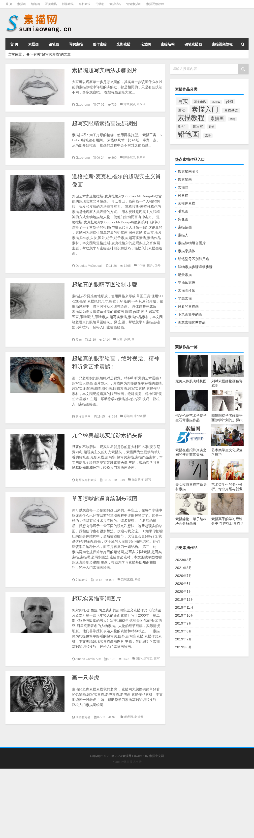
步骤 (127, 339)
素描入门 (204, 109)
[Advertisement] (127, 803)
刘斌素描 (129, 104)
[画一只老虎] (37, 694)
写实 (183, 101)
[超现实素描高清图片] (37, 615)
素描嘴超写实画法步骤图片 (104, 70)
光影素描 (85, 4)
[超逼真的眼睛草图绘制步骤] (37, 301)
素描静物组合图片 (192, 243)
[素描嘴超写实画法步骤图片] (37, 87)
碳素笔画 (185, 179)
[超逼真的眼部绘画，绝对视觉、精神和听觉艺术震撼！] (37, 375)
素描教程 (191, 117)
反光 (79, 339)
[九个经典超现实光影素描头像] (37, 452)
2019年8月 (183, 631)
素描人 (183, 235)
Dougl (141, 265)
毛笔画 (183, 211)
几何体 (216, 101)
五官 (120, 339)
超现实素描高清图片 (96, 599)
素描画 (21, 4)
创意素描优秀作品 (192, 322)
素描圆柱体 (186, 291)
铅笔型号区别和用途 (193, 259)
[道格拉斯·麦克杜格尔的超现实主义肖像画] (37, 193)
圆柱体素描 (186, 203)
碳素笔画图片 (188, 172)
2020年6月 (183, 584)
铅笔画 (35, 4)
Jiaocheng (83, 104)
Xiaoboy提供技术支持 (127, 762)
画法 (182, 110)
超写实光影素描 (86, 480)
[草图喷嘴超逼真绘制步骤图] (37, 515)
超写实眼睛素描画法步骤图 (104, 123)
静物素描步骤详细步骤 (195, 267)
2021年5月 (183, 568)
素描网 (183, 187)
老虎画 (128, 716)
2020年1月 (183, 592)
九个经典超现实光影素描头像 (107, 435)
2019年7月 (183, 639)
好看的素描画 (188, 306)
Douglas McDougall (89, 266)
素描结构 (115, 4)
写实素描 (51, 4)
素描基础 (231, 110)
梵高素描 (185, 298)
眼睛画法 (129, 157)
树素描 (183, 195)
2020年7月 (183, 576)
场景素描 (185, 275)
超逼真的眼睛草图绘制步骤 (104, 284)
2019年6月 (183, 647)
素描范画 (185, 227)
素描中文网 (156, 756)
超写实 (147, 658)
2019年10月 (184, 615)
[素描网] (39, 15)
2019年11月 (184, 607)
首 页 (8, 4)
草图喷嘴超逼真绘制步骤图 (104, 499)
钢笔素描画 (133, 4)
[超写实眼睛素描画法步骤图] (37, 140)
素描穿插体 (186, 251)
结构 (232, 119)
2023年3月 (183, 560)
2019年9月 (183, 623)
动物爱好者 (83, 717)
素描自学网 (83, 416)
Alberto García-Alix (88, 659)
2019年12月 (184, 599)
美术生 (182, 126)
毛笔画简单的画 (190, 314)
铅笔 (211, 126)
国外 (150, 265)
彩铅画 (128, 416)
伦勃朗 (99, 4)
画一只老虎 (85, 678)
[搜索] (243, 44)
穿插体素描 (186, 283)
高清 (208, 135)
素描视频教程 (155, 4)
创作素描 (68, 4)
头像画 (183, 219)
